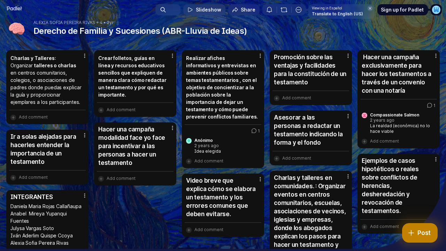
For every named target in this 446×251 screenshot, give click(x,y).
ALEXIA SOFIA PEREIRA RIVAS (64, 22)
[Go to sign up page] (436, 9)
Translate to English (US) (337, 13)
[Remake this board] (284, 9)
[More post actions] (85, 55)
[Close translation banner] (370, 8)
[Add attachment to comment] (13, 117)
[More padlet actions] (299, 9)
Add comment (33, 117)
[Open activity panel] (269, 9)
